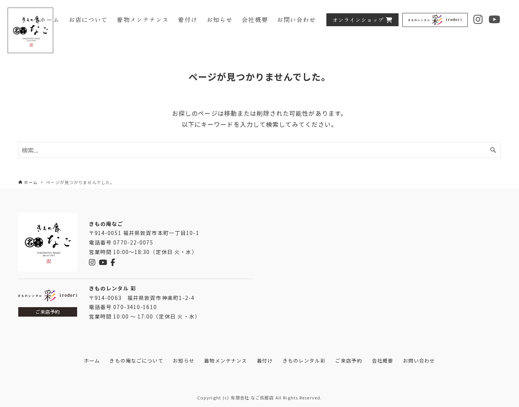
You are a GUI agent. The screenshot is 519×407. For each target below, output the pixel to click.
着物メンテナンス (225, 360)
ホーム (92, 360)
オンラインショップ (358, 20)
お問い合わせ (419, 360)
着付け (265, 360)
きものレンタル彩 (304, 360)
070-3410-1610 (135, 307)
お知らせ (183, 360)
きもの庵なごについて (136, 360)
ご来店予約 (47, 311)
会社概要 (382, 360)
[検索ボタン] (493, 150)
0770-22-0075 (133, 242)
